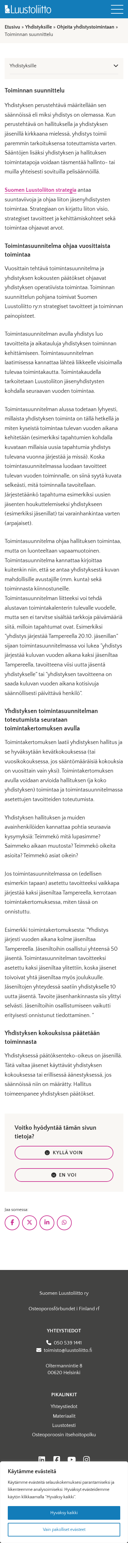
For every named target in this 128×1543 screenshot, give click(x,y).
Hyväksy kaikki (64, 1512)
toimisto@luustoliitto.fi (68, 1350)
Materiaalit (64, 1416)
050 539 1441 (68, 1343)
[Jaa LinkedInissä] (46, 1222)
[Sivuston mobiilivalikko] (117, 9)
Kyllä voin (68, 1152)
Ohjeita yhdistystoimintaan (85, 27)
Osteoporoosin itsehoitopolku (64, 1435)
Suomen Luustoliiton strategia (40, 190)
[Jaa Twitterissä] (29, 1222)
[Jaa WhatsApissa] (64, 1222)
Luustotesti (64, 1425)
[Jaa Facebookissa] (12, 1222)
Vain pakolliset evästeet (64, 1529)
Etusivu (12, 27)
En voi (68, 1175)
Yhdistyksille (38, 27)
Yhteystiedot (64, 1406)
